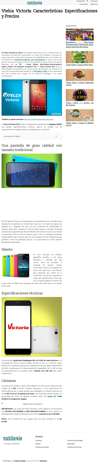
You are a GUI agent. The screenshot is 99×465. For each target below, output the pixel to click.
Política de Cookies (42, 447)
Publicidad (71, 443)
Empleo (38, 443)
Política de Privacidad (75, 440)
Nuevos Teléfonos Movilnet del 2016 (38, 119)
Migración (93, 4)
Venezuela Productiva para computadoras (30, 60)
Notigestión (81, 1)
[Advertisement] (32, 35)
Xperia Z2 (51, 396)
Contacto (38, 440)
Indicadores (84, 4)
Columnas (93, 1)
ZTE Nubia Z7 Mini (40, 71)
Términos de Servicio (74, 447)
